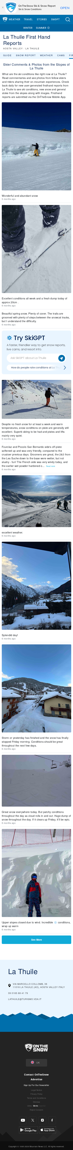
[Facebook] (52, 1120)
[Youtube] (23, 1120)
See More (36, 939)
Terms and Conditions (36, 1098)
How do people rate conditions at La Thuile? (37, 367)
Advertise (37, 1079)
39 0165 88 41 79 (18, 993)
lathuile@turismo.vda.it (24, 998)
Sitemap (36, 1102)
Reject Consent (36, 1109)
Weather (14, 19)
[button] (67, 19)
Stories (42, 19)
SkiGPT (55, 19)
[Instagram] (42, 1120)
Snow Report (26, 55)
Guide (7, 55)
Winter (27, 28)
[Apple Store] (47, 1129)
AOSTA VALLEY (13, 48)
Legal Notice (36, 1090)
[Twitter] (32, 1120)
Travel (28, 19)
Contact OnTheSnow (36, 1074)
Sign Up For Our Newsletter (36, 1085)
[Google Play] (28, 1129)
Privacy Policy (36, 1094)
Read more (50, 466)
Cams (61, 55)
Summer (41, 28)
